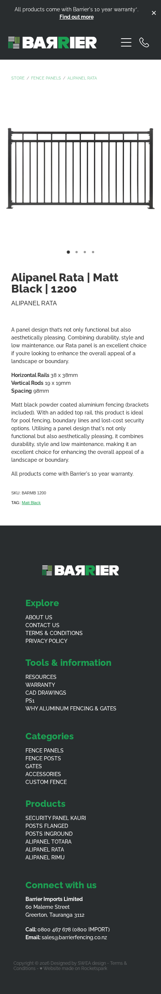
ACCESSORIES (43, 773)
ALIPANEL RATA (44, 849)
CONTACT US (42, 624)
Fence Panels (46, 78)
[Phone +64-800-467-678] (144, 42)
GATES (33, 765)
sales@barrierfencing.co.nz (74, 936)
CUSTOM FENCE (46, 781)
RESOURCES (41, 676)
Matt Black (31, 502)
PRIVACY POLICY (46, 640)
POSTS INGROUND (49, 833)
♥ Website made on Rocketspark (73, 968)
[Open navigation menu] (126, 42)
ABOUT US (38, 616)
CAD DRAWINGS (45, 692)
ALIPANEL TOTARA (48, 841)
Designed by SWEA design (78, 962)
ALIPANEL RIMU (45, 856)
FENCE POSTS (43, 757)
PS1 (29, 700)
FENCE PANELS (44, 750)
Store (18, 78)
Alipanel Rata (82, 78)
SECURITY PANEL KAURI (55, 817)
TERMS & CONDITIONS (54, 632)
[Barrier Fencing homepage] (62, 42)
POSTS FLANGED (46, 825)
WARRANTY (40, 684)
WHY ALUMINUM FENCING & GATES (70, 708)
